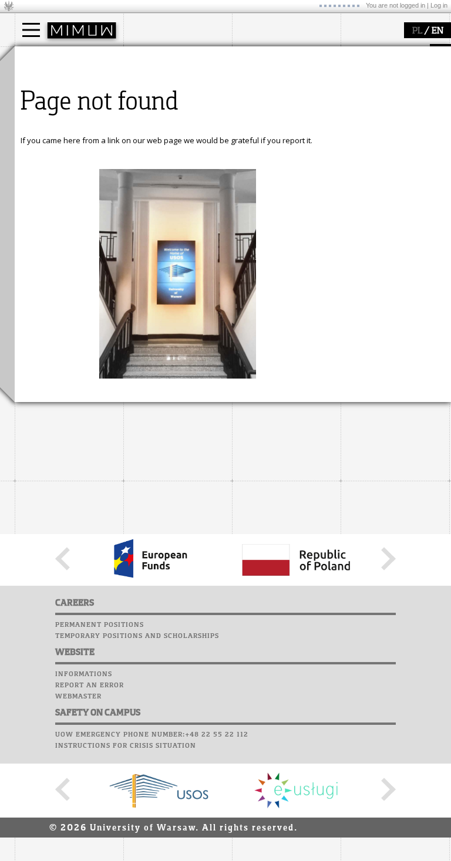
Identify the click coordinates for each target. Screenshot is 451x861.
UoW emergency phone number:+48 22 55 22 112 (151, 734)
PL (417, 31)
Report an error (89, 685)
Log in (438, 5)
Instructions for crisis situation (125, 745)
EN (437, 31)
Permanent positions (99, 625)
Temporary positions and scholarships (137, 636)
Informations (83, 674)
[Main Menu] (31, 30)
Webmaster (78, 696)
